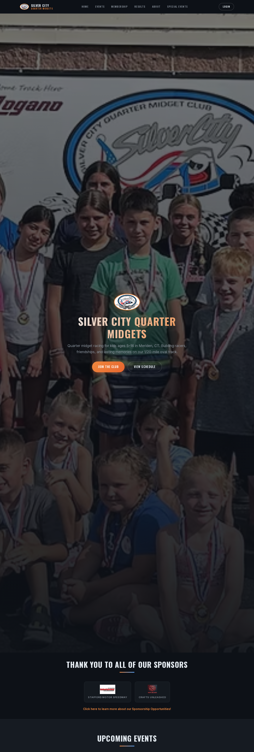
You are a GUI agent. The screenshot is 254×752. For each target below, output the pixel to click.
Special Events (177, 6)
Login (226, 6)
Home (85, 6)
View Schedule (145, 366)
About (156, 6)
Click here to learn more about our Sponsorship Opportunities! (127, 709)
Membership (119, 6)
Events (100, 6)
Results (139, 6)
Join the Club (108, 366)
